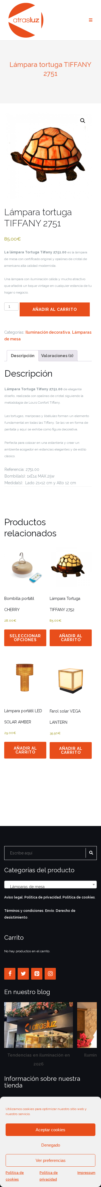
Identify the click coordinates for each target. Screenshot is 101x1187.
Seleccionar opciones (25, 638)
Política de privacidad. (43, 897)
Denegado (50, 1145)
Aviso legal (13, 897)
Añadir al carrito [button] (70, 638)
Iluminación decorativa (48, 332)
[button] (83, 121)
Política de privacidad (49, 1176)
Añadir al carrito (55, 309)
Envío (49, 911)
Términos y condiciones (23, 911)
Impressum (86, 1173)
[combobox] (50, 884)
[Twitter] (23, 974)
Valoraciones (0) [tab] (57, 355)
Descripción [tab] (23, 355)
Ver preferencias (51, 1160)
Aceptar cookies (50, 1129)
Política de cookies (15, 1176)
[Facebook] (9, 974)
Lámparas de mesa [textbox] (49, 887)
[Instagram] (50, 974)
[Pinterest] (36, 974)
